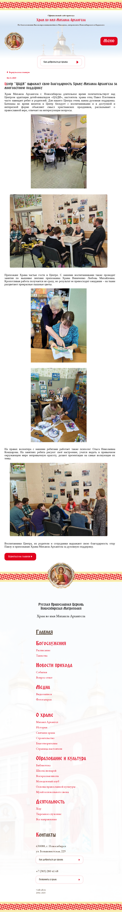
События (41, 672)
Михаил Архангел (47, 722)
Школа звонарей (46, 770)
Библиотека (43, 765)
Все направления (46, 819)
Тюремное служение (48, 814)
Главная (44, 632)
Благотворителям (46, 743)
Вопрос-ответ (44, 677)
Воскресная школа (47, 776)
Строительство (45, 738)
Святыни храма (45, 733)
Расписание (43, 650)
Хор (38, 808)
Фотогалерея (43, 699)
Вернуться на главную (19, 556)
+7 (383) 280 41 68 (47, 871)
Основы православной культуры (55, 786)
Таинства (41, 655)
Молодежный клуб (47, 781)
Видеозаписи (44, 694)
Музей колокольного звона (52, 792)
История (41, 727)
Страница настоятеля (49, 749)
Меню (109, 41)
